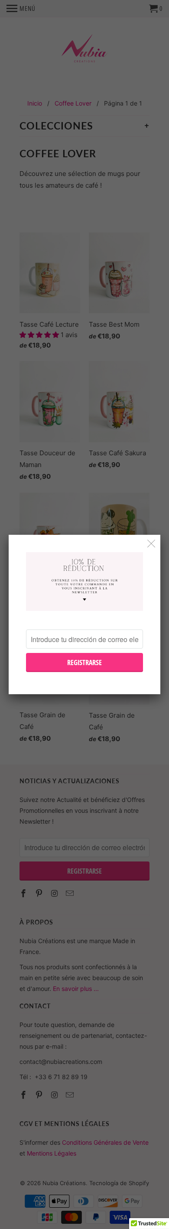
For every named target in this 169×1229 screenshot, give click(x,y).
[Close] (151, 543)
